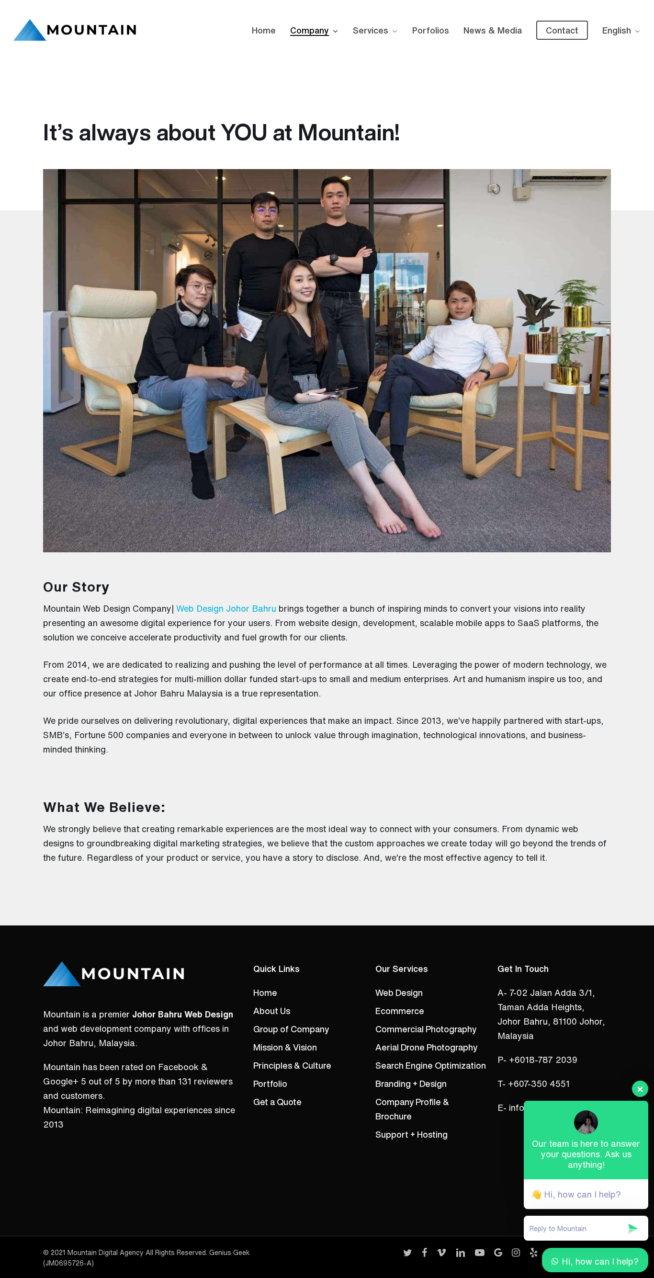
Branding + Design (411, 1083)
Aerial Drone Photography (426, 1047)
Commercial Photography (425, 1029)
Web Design (399, 992)
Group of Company (291, 1029)
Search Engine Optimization (430, 1065)
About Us (271, 1010)
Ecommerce (399, 1010)
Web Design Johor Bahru (226, 608)
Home (265, 992)
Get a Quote (277, 1101)
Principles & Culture (292, 1065)
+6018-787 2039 (543, 1059)
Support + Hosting (411, 1134)
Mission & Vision (285, 1047)
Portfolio (270, 1083)
